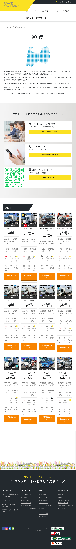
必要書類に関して (63, 503)
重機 (41, 74)
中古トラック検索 (26, 494)
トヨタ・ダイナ (47, 372)
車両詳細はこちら (11, 276)
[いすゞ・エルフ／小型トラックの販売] (11, 218)
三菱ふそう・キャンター (64, 228)
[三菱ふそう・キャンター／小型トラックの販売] (64, 218)
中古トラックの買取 (45, 506)
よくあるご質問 (43, 514)
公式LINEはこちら (49, 177)
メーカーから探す (26, 503)
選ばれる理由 (43, 494)
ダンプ (32, 72)
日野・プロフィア (64, 300)
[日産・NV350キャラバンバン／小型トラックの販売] (47, 218)
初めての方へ (43, 497)
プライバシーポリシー (64, 500)
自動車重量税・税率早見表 (65, 506)
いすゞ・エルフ (11, 228)
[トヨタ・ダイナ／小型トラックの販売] (47, 362)
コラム (41, 511)
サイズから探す (25, 500)
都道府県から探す (26, 506)
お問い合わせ (61, 508)
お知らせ (41, 508)
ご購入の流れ (43, 500)
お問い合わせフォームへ (50, 131)
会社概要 (60, 494)
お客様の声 (42, 517)
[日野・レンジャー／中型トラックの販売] (64, 362)
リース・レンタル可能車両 (28, 508)
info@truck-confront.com (8, 505)
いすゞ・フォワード (29, 372)
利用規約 (60, 497)
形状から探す (24, 497)
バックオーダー (43, 503)
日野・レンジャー (64, 372)
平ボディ (25, 72)
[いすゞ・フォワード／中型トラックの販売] (29, 362)
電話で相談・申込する (49, 154)
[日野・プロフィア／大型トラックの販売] (64, 290)
